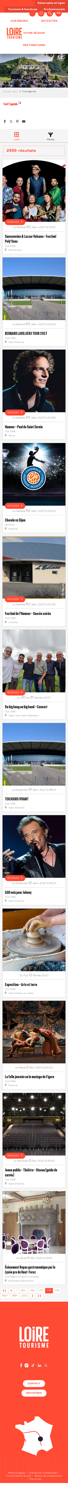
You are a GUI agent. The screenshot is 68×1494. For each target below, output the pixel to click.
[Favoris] (41, 13)
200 (24, 1295)
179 (57, 1290)
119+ (32, 1290)
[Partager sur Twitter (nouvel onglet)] (11, 122)
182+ (5, 1295)
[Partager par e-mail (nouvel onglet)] (23, 122)
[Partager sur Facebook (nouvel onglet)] (4, 122)
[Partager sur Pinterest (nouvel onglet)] (17, 122)
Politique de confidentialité (43, 1473)
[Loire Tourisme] (14, 33)
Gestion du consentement (48, 1476)
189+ (15, 1295)
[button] (50, 13)
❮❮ (4, 1290)
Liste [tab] (17, 139)
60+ (23, 1290)
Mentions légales (16, 1473)
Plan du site (36, 1479)
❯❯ (39, 1295)
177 (41, 1290)
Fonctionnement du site (18, 1476)
